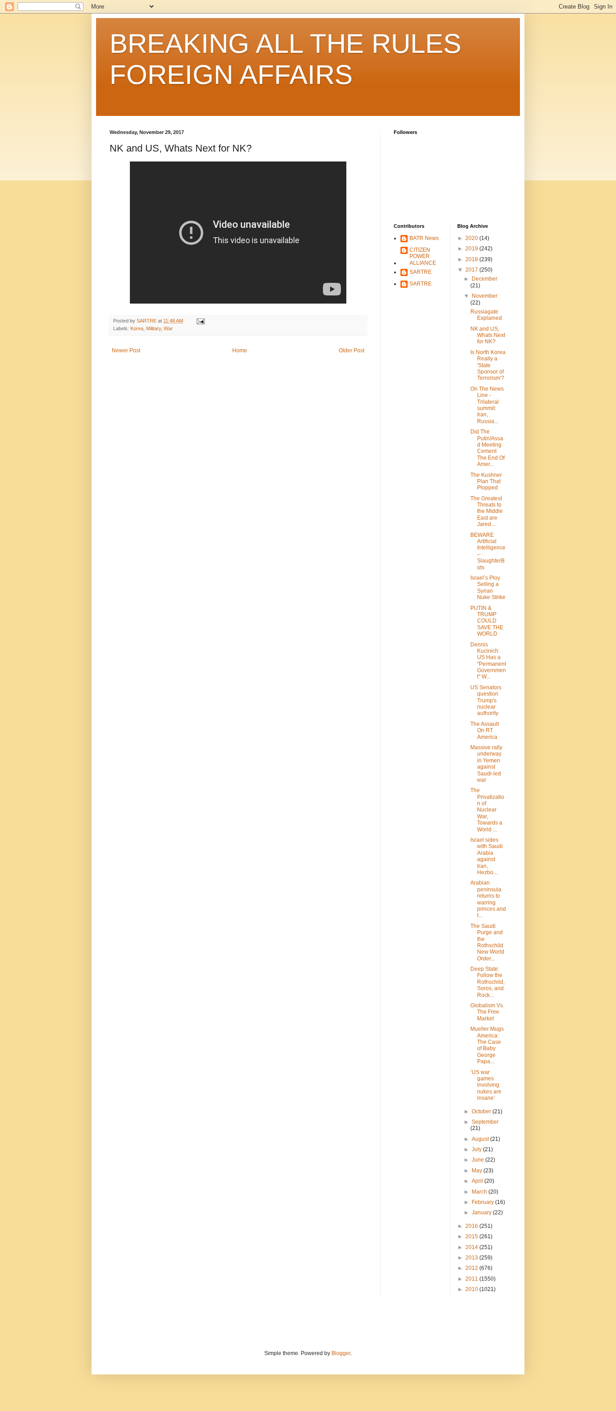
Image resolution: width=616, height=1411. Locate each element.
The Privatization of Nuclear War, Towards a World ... (487, 809)
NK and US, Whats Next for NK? (487, 335)
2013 (472, 1257)
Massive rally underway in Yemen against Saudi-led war (486, 763)
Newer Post (126, 350)
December (484, 279)
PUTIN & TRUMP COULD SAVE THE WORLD (486, 621)
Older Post (351, 350)
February (483, 1202)
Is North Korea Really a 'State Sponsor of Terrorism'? (488, 365)
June (478, 1160)
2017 (472, 270)
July (477, 1149)
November (484, 296)
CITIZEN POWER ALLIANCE (422, 256)
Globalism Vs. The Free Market (487, 1012)
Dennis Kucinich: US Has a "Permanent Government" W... (488, 660)
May (477, 1170)
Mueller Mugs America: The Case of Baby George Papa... (487, 1045)
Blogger (340, 1353)
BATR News (424, 238)
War (168, 328)
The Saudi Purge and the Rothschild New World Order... (487, 942)
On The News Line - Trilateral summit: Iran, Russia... (487, 405)
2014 (472, 1247)
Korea (136, 328)
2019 (472, 248)
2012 (472, 1268)
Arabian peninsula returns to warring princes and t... (488, 899)
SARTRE (420, 272)
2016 (472, 1226)
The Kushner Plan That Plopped (486, 481)
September (485, 1122)
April (478, 1181)
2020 (472, 238)
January (482, 1212)
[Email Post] (200, 320)
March (480, 1192)
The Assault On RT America (484, 730)
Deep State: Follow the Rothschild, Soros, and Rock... (487, 982)
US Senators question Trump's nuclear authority (485, 700)
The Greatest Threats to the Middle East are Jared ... (486, 511)
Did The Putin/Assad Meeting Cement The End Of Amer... (487, 448)
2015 (472, 1236)
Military (153, 328)
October (482, 1111)
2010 (472, 1289)
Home (239, 350)
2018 (472, 259)
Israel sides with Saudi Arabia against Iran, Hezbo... (486, 856)
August (481, 1139)
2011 (472, 1279)
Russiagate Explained (486, 315)
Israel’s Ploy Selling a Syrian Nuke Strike (488, 587)
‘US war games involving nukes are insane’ (485, 1085)
